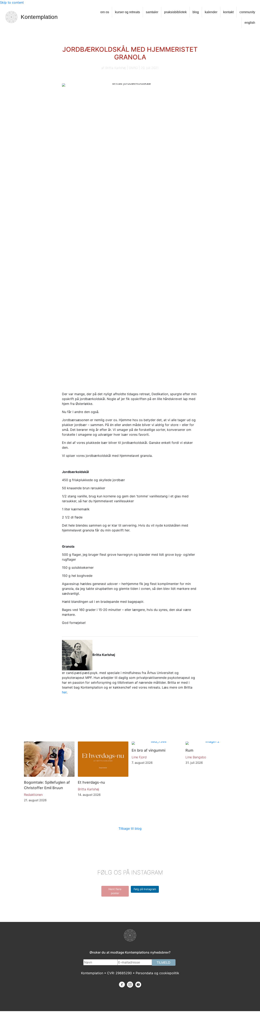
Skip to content (12, 2)
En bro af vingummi (148, 750)
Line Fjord (139, 757)
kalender (211, 12)
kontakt (228, 12)
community (247, 12)
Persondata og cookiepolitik (157, 973)
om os (104, 12)
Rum (189, 750)
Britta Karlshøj (115, 68)
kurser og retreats (127, 12)
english (250, 22)
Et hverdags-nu (91, 782)
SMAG (133, 68)
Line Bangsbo (195, 757)
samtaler (152, 12)
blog (196, 12)
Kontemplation (39, 17)
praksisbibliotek (175, 12)
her (64, 692)
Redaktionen (33, 795)
